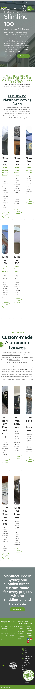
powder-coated (8, 112)
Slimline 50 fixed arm (23, 113)
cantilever (17, 355)
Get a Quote (23, 56)
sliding (11, 355)
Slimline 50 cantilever (9, 116)
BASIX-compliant (14, 360)
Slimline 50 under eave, (24, 116)
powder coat (10, 379)
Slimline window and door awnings (17, 107)
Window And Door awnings (7, 622)
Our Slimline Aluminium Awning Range (17, 99)
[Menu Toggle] (33, 8)
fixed (29, 352)
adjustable (5, 355)
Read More (10, 56)
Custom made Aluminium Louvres (25, 622)
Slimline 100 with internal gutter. (18, 118)
